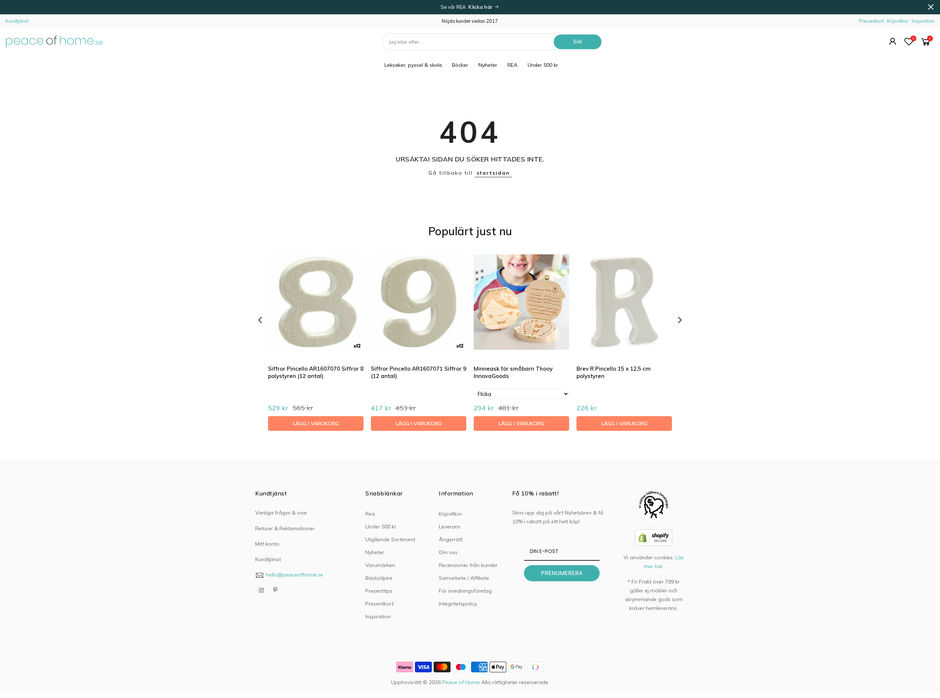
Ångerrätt (451, 539)
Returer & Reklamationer (285, 528)
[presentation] (260, 320)
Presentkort (871, 21)
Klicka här (481, 7)
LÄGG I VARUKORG (316, 423)
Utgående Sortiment (390, 539)
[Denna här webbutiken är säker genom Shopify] (653, 537)
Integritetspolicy (458, 603)
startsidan (493, 173)
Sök (577, 41)
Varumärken (380, 565)
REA (512, 65)
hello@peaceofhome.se (294, 574)
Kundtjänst (17, 21)
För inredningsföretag (465, 591)
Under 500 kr (543, 65)
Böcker (460, 65)
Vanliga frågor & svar (281, 512)
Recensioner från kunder (468, 565)
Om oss (448, 552)
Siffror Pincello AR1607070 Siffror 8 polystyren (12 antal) (316, 372)
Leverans (449, 526)
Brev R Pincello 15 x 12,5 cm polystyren (613, 372)
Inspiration (923, 21)
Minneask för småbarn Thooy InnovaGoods (513, 372)
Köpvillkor (897, 21)
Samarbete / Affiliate (464, 578)
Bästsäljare (379, 578)
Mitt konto (267, 544)
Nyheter (487, 65)
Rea (370, 513)
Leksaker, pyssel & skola (413, 65)
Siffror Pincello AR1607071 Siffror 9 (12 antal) (418, 372)
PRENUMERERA (562, 573)
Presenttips (379, 591)
